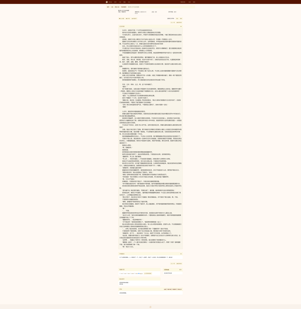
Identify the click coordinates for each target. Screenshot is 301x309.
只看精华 (174, 289)
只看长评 (179, 289)
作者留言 (121, 254)
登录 (194, 2)
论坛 (129, 2)
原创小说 (117, 7)
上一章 (173, 22)
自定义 (141, 273)
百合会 (110, 2)
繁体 (181, 18)
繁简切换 (183, 2)
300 (125, 273)
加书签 (128, 18)
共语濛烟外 (123, 7)
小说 (120, 2)
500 (129, 273)
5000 (136, 273)
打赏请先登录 (148, 273)
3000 (132, 273)
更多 (180, 269)
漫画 (124, 2)
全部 (165, 289)
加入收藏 (122, 18)
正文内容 (121, 26)
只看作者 (169, 289)
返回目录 (180, 22)
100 (121, 273)
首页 (115, 2)
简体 (177, 18)
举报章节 (135, 18)
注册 (189, 2)
